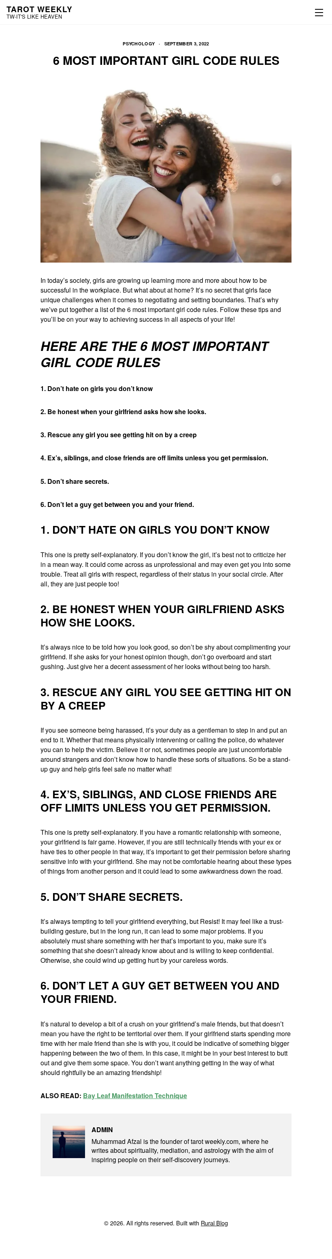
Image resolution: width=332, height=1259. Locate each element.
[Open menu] (317, 12)
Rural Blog (214, 1222)
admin (102, 1129)
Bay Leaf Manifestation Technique (135, 1095)
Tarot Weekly (39, 9)
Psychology (139, 44)
